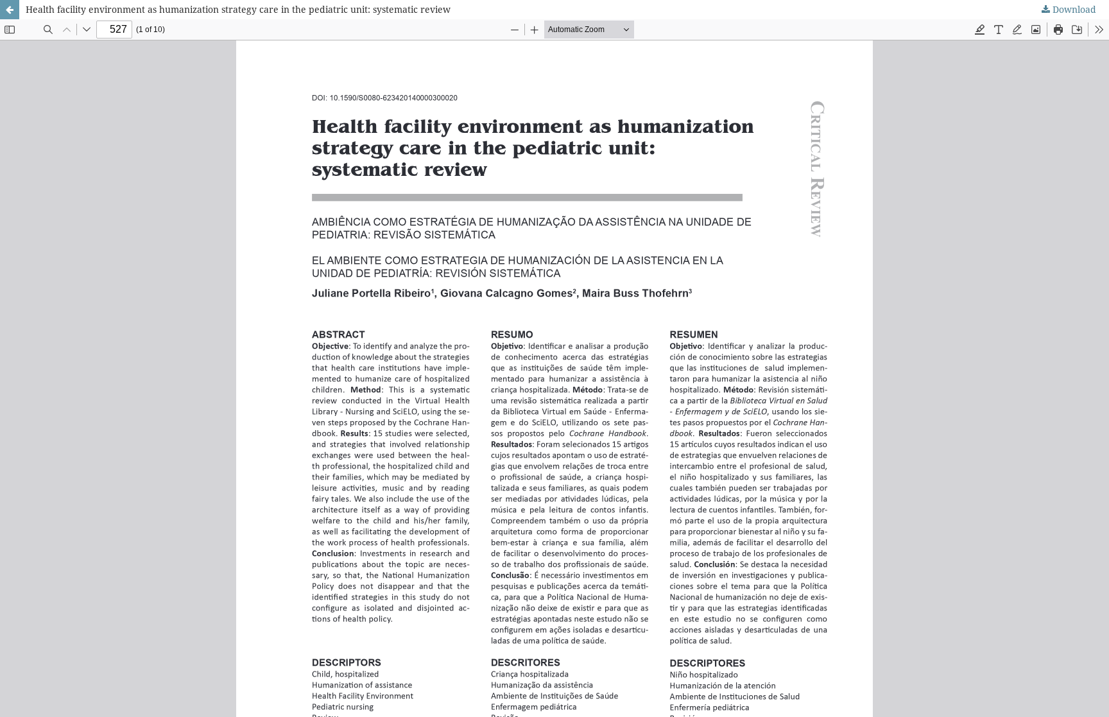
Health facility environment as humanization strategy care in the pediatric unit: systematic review (238, 9)
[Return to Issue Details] (9, 9)
